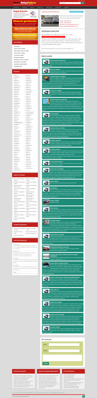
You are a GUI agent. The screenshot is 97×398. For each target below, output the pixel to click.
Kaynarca (16, 127)
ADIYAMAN (16, 77)
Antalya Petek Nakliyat (19, 57)
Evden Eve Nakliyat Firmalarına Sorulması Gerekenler (72, 380)
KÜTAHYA (16, 136)
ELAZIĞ (27, 105)
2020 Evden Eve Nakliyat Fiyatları (70, 385)
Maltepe (15, 138)
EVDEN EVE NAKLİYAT (46, 392)
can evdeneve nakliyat (19, 55)
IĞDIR (27, 117)
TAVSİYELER (58, 7)
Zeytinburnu (28, 168)
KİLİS (15, 129)
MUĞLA (15, 141)
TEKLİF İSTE (18, 392)
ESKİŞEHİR (28, 108)
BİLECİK (15, 94)
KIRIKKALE (28, 129)
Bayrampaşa (28, 91)
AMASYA (15, 80)
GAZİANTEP (16, 112)
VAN (15, 166)
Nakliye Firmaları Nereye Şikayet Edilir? (71, 387)
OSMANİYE (28, 145)
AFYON (27, 77)
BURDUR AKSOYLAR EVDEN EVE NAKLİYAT (21, 50)
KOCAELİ (15, 133)
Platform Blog (69, 371)
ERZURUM (28, 106)
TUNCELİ (27, 161)
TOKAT (27, 159)
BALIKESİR (16, 87)
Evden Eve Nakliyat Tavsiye (31, 231)
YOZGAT (15, 168)
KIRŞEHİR (28, 131)
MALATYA (28, 136)
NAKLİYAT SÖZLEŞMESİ (28, 392)
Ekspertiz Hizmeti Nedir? (18, 235)
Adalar (15, 75)
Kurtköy (27, 134)
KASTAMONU (28, 126)
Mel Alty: (14, 272)
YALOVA (27, 166)
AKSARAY (28, 78)
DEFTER (32, 7)
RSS (13, 392)
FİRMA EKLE (40, 7)
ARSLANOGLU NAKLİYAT (18, 66)
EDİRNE (15, 105)
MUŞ (27, 141)
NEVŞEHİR (16, 143)
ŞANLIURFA (28, 150)
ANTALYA (16, 82)
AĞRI (15, 78)
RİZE (27, 147)
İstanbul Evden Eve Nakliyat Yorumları (71, 386)
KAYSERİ (27, 127)
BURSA (27, 98)
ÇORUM (15, 101)
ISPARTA (15, 119)
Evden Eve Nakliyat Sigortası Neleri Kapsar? (72, 383)
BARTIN (27, 87)
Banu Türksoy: (15, 258)
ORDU (15, 145)
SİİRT (27, 152)
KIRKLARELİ (16, 131)
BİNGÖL (27, 94)
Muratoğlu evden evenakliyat (20, 61)
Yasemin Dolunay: (16, 244)
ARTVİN (15, 84)
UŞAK (15, 164)
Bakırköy (27, 85)
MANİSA (27, 138)
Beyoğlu (27, 92)
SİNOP (15, 154)
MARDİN (15, 140)
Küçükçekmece (17, 134)
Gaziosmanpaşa (29, 112)
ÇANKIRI (27, 99)
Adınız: (45, 344)
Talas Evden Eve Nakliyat (69, 377)
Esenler (15, 108)
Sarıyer (15, 152)
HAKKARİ (28, 115)
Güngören (16, 115)
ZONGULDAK (16, 169)
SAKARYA (16, 148)
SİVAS (27, 155)
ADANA (27, 75)
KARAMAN (16, 124)
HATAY (15, 117)
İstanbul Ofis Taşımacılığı (31, 233)
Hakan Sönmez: (16, 265)
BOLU (27, 96)
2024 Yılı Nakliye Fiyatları (69, 376)
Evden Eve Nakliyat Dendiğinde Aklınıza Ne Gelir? (73, 382)
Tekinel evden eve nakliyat (19, 48)
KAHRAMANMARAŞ (17, 122)
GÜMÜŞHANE (28, 113)
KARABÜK (28, 122)
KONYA (27, 133)
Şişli (15, 155)
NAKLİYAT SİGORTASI (37, 392)
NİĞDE (27, 143)
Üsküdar (27, 164)
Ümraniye (28, 162)
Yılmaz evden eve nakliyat (19, 53)
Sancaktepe (16, 150)
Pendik (15, 147)
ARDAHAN (28, 82)
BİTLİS (15, 96)
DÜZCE (27, 103)
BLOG (22, 392)
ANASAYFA (16, 7)
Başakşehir (16, 89)
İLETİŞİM (66, 7)
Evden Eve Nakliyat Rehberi (69, 374)
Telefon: (45, 350)
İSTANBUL (48, 34)
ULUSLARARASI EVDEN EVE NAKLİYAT (57, 392)
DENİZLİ (27, 101)
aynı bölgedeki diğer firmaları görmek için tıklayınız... (53, 36)
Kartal (15, 126)
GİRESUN (16, 113)
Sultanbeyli (16, 157)
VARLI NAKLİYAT (17, 46)
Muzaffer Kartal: (16, 251)
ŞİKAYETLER (49, 7)
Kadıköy (27, 120)
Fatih (27, 110)
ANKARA (27, 80)
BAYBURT (16, 91)
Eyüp (15, 110)
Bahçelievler (16, 85)
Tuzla (15, 162)
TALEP (27, 157)
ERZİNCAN (16, 106)
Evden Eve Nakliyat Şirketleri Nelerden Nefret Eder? (74, 378)
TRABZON (16, 161)
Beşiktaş (15, 92)
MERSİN (27, 140)
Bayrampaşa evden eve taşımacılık (21, 59)
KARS (27, 124)
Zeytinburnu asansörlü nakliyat (20, 64)
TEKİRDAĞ (16, 159)
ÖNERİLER (24, 7)
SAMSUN (27, 148)
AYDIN (27, 84)
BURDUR (15, 98)
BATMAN (27, 89)
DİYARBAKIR (16, 103)
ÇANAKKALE (16, 99)
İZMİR (15, 120)
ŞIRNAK (27, 154)
